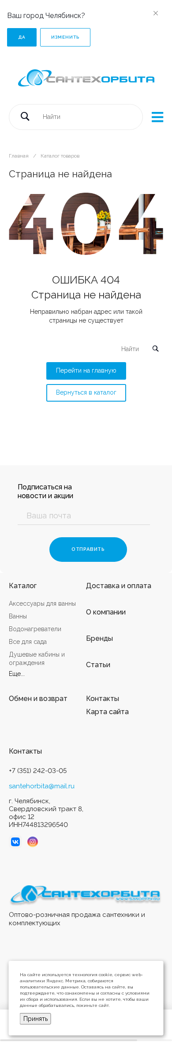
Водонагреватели (35, 628)
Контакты (102, 698)
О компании (106, 612)
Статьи (98, 665)
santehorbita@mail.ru (42, 786)
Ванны (18, 616)
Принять (35, 1018)
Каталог (23, 586)
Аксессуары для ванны (42, 603)
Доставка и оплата (118, 586)
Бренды (99, 638)
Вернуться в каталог (86, 392)
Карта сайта (107, 712)
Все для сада (28, 641)
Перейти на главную (86, 370)
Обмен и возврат (38, 698)
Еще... (17, 673)
